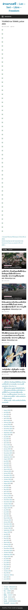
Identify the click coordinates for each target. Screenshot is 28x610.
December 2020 (8, 548)
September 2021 (8, 530)
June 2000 (6, 579)
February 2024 (7, 471)
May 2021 (6, 538)
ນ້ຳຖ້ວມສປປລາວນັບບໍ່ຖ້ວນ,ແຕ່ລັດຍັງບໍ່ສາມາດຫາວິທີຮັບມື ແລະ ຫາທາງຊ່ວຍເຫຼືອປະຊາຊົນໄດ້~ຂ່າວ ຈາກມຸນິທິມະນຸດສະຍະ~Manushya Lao (13, 392)
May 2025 (6, 440)
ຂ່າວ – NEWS (7, 593)
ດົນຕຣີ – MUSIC (8, 597)
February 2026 (7, 422)
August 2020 (7, 556)
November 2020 (8, 550)
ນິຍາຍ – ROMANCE (9, 599)
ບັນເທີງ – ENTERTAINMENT (11, 601)
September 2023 (8, 481)
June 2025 (6, 438)
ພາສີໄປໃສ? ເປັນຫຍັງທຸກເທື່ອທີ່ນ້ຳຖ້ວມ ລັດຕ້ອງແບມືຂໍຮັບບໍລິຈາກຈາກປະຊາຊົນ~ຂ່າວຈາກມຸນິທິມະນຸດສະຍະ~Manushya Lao (14, 384)
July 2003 (6, 569)
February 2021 (7, 544)
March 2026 (7, 420)
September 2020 (8, 554)
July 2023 (6, 485)
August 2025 (7, 434)
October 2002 (7, 571)
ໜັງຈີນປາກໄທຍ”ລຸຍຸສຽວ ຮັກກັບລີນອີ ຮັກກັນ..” (15, 388)
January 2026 (7, 424)
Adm (13, 26)
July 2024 (6, 461)
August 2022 (7, 508)
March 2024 (7, 469)
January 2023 (7, 497)
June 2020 (6, 560)
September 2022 (8, 506)
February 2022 (7, 520)
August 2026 (7, 410)
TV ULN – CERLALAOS (9, 587)
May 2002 (6, 573)
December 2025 (8, 426)
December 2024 (8, 451)
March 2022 (7, 518)
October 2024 (7, 455)
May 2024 (6, 465)
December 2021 (8, 524)
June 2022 (6, 512)
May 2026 (6, 416)
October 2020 (7, 552)
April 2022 (6, 516)
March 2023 (7, 493)
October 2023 (7, 479)
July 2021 (6, 534)
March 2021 (7, 542)
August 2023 (7, 483)
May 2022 (6, 514)
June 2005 (6, 562)
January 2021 (7, 546)
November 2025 (8, 428)
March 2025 (7, 445)
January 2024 (7, 473)
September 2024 (8, 457)
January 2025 (7, 449)
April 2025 (6, 442)
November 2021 (8, 526)
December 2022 (8, 499)
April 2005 (6, 567)
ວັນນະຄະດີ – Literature (9, 603)
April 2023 (6, 491)
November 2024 (8, 453)
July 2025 (6, 436)
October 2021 (7, 528)
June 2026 (6, 414)
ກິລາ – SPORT (7, 591)
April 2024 (6, 467)
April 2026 (6, 418)
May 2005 (6, 564)
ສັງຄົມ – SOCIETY (8, 595)
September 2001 (8, 575)
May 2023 (6, 489)
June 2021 (6, 536)
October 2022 (7, 503)
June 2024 (6, 463)
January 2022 (7, 522)
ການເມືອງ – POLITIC (7, 249)
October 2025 (7, 430)
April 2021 (6, 540)
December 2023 (8, 475)
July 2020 (6, 558)
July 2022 (6, 510)
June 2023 (6, 487)
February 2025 (7, 447)
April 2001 (6, 577)
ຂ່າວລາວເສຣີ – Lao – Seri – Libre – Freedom (14, 7)
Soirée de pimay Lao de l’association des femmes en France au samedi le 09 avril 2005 (12, 243)
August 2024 (7, 459)
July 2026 (6, 412)
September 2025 (8, 432)
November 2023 (8, 477)
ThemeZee (20, 608)
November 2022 (8, 501)
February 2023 (7, 495)
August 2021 (7, 532)
